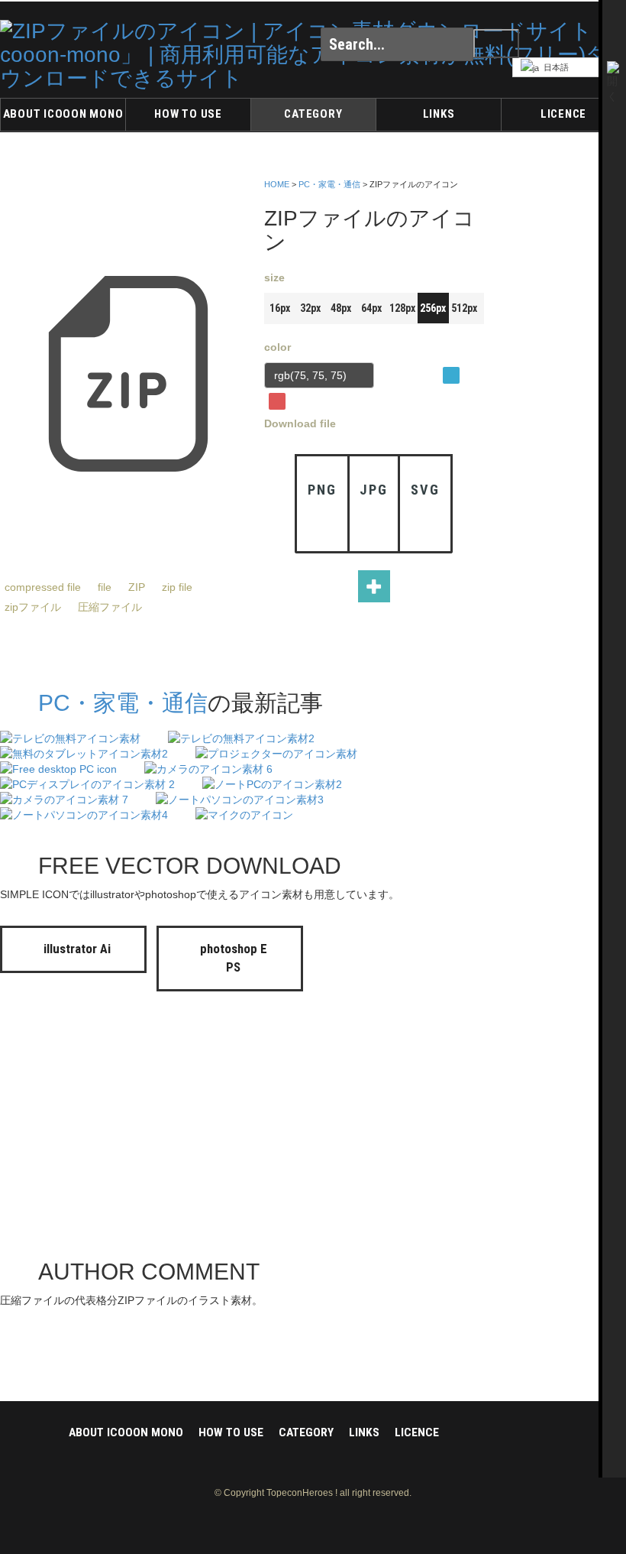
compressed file (43, 587)
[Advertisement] (565, 404)
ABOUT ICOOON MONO (63, 114)
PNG (322, 490)
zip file (177, 587)
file (104, 587)
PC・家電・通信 (329, 184)
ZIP (136, 587)
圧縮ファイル (110, 607)
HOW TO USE (188, 114)
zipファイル (33, 607)
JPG (373, 490)
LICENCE (563, 114)
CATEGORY (313, 114)
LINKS (439, 114)
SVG (425, 490)
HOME (276, 184)
